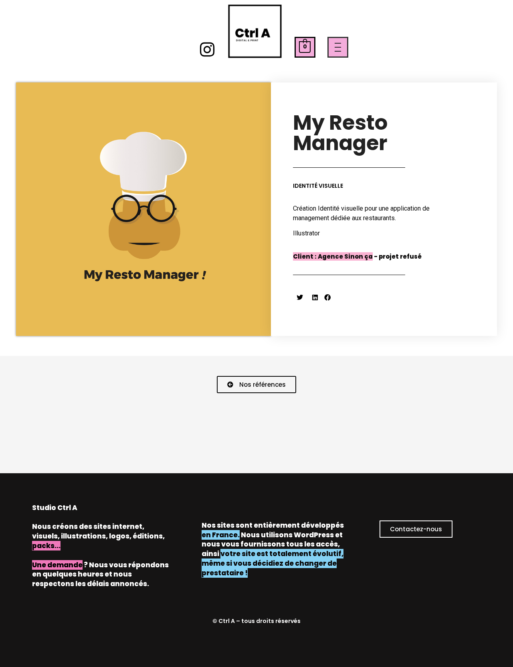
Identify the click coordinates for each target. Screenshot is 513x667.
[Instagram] (207, 49)
